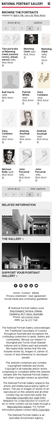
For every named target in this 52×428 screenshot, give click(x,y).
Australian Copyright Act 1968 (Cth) (25, 397)
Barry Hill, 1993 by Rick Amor (29, 15)
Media (35, 293)
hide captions (38, 188)
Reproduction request (19, 406)
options (38, 22)
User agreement (37, 296)
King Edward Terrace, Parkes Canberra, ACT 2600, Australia (26, 313)
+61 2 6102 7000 (30, 317)
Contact (25, 293)
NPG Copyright (40, 409)
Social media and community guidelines (26, 299)
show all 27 (14, 22)
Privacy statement (16, 296)
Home (16, 293)
